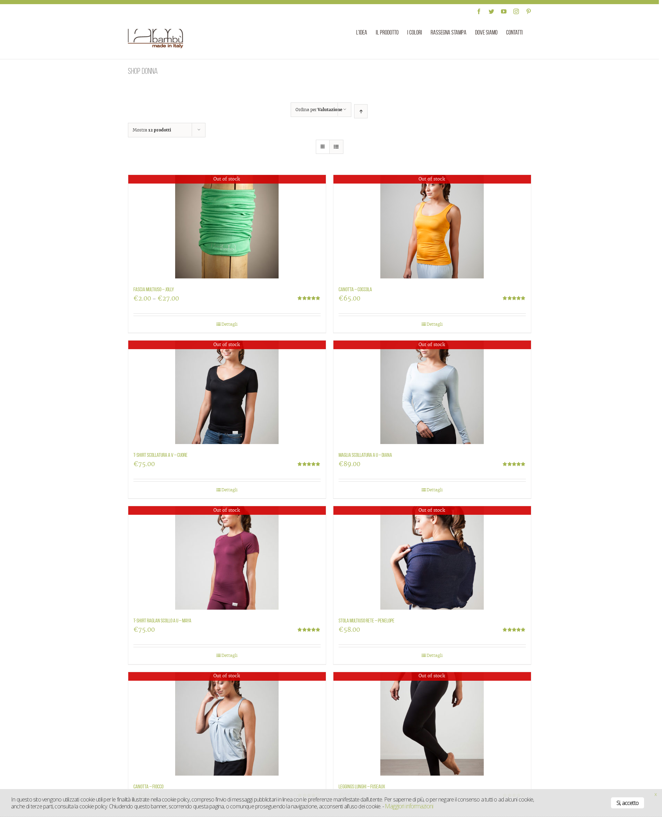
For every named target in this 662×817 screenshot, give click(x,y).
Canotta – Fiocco (148, 786)
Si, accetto (627, 803)
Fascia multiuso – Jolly (153, 289)
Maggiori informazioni (409, 806)
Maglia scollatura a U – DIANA (365, 455)
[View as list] (336, 147)
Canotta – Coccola (355, 289)
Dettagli (229, 324)
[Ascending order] (361, 111)
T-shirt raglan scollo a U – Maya (162, 620)
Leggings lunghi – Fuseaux (362, 786)
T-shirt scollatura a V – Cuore (160, 455)
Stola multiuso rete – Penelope (366, 620)
